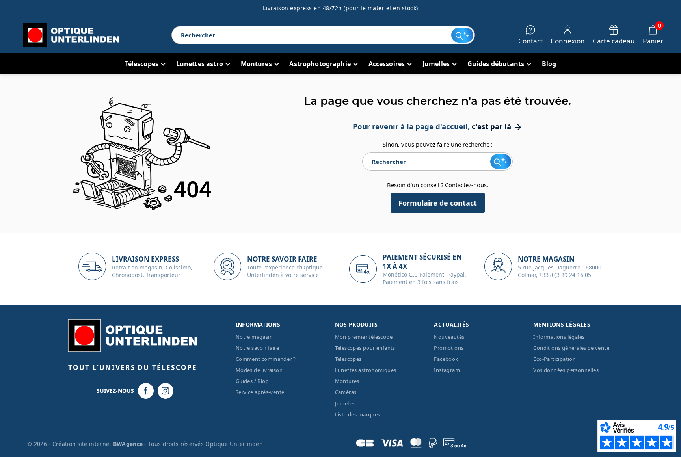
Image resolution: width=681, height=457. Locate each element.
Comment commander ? (266, 358)
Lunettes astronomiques (365, 369)
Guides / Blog (252, 381)
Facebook (446, 358)
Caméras (346, 392)
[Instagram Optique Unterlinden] (165, 391)
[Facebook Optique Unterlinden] (146, 391)
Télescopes (348, 358)
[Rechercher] (462, 35)
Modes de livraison (259, 369)
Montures (347, 381)
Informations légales (558, 336)
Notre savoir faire (257, 347)
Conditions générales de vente (571, 347)
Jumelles (345, 403)
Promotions (448, 347)
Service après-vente (260, 392)
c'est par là (497, 126)
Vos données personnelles (566, 369)
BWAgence (129, 444)
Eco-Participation (554, 358)
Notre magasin (254, 336)
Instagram (447, 369)
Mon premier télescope (364, 336)
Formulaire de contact (437, 203)
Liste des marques (357, 414)
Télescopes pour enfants (365, 347)
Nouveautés (449, 336)
